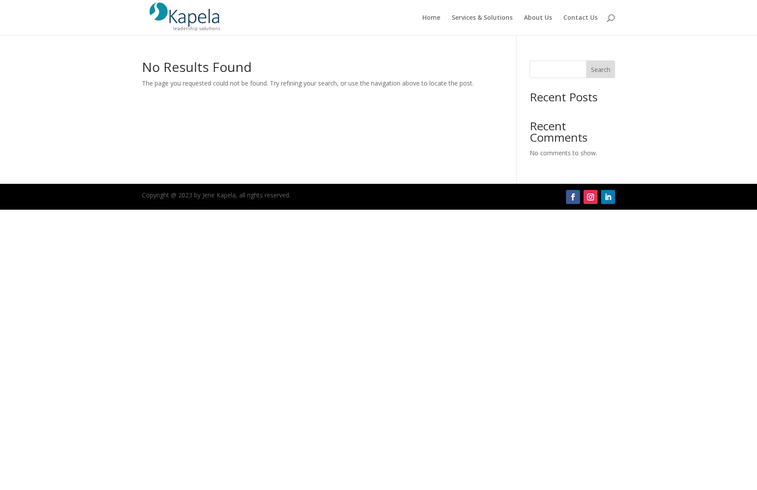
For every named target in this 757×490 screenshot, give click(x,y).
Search (600, 69)
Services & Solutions (482, 17)
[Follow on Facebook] (573, 197)
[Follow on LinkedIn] (608, 197)
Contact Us (580, 17)
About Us (538, 17)
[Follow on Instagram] (591, 197)
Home (431, 17)
